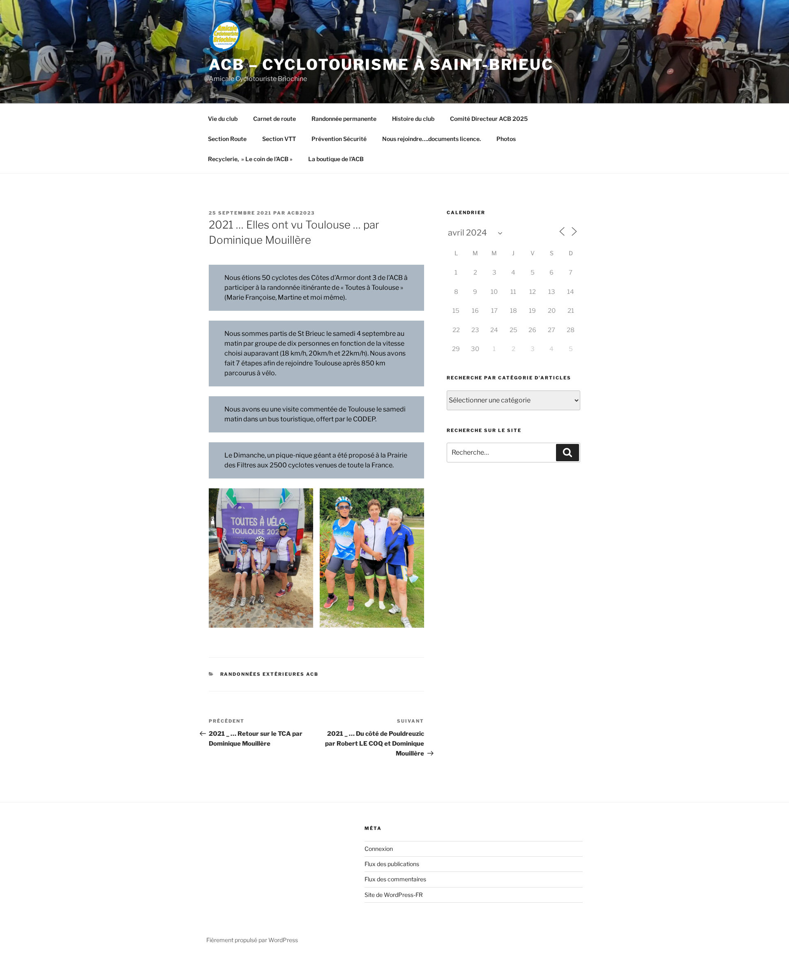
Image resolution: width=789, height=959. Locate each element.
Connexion (379, 848)
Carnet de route (274, 118)
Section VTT (279, 138)
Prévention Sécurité (339, 138)
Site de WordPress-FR (394, 894)
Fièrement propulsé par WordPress (252, 939)
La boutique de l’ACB (336, 158)
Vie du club (223, 118)
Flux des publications (392, 863)
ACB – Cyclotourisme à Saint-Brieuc (381, 64)
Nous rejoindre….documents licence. (431, 138)
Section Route (227, 138)
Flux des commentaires (395, 879)
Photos (506, 138)
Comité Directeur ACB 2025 (489, 118)
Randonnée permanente (343, 118)
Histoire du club (413, 118)
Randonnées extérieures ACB (269, 674)
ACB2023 (301, 213)
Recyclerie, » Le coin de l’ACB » (250, 158)
